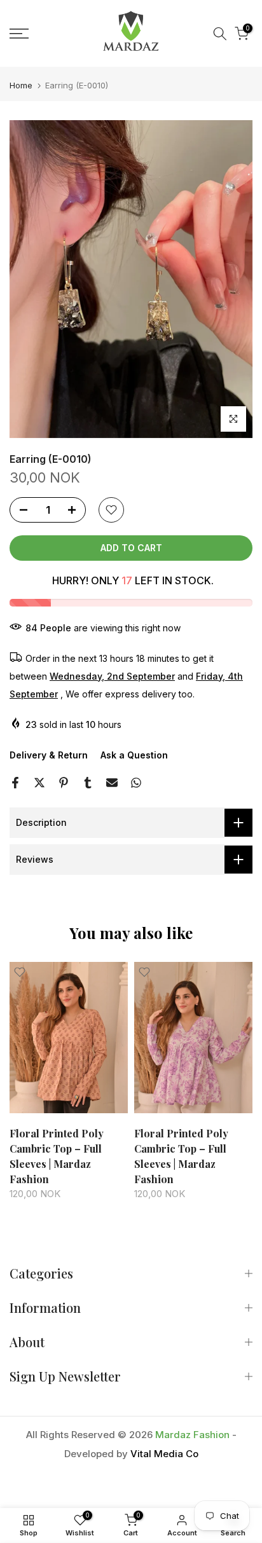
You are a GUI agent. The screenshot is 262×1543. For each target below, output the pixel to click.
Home (21, 85)
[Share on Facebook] (15, 782)
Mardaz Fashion (192, 1435)
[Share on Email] (112, 782)
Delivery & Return (49, 755)
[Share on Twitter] (39, 782)
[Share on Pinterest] (63, 782)
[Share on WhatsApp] (136, 782)
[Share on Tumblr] (87, 782)
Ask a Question (134, 755)
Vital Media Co (164, 1454)
